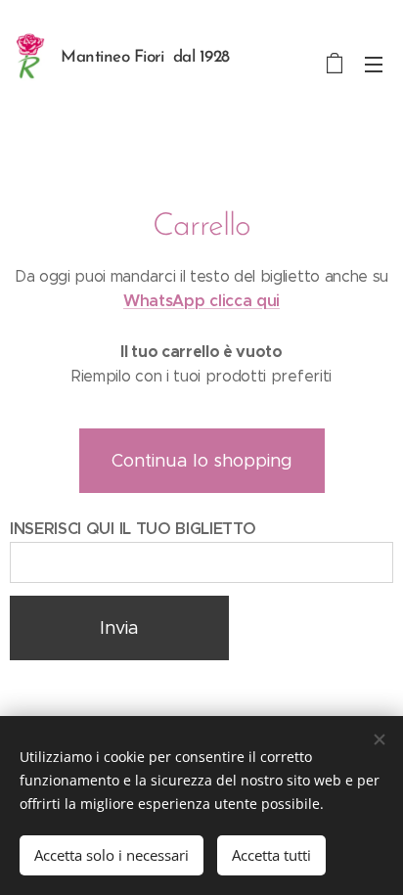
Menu (373, 63)
